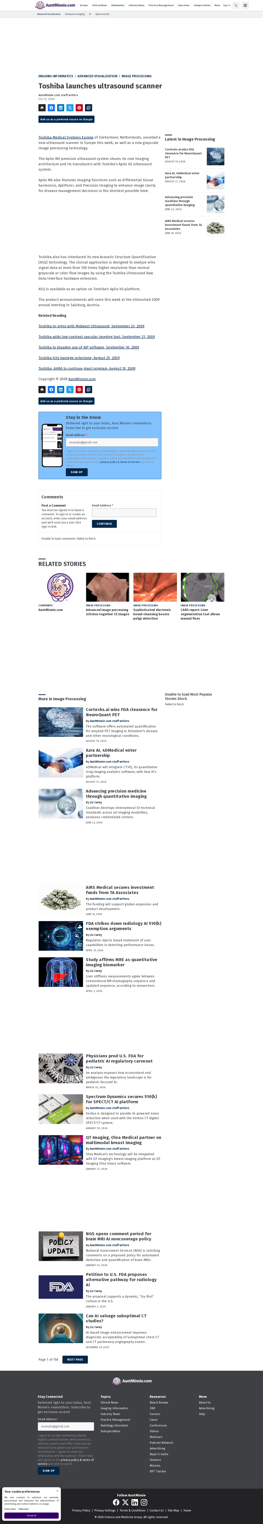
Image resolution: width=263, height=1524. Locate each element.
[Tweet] (70, 107)
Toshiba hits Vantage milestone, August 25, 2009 (79, 358)
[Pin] (79, 107)
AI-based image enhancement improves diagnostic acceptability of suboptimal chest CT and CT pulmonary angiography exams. (122, 1337)
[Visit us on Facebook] (116, 1502)
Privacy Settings (105, 1510)
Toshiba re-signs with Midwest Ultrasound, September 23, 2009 (91, 326)
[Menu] (245, 5)
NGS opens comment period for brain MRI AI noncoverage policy (118, 1236)
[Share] (51, 107)
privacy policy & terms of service (120, 462)
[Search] (236, 5)
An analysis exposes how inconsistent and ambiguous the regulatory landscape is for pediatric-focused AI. (119, 1077)
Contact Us (157, 1510)
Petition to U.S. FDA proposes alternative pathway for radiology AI (121, 1279)
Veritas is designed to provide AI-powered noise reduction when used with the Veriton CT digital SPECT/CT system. (122, 1118)
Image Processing (137, 76)
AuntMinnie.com (82, 379)
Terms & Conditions (132, 1510)
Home (187, 1510)
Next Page (75, 1359)
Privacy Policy (81, 1510)
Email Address (76, 435)
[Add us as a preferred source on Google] (88, 107)
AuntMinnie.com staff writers (58, 95)
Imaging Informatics (55, 76)
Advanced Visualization (97, 76)
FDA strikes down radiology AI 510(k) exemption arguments (123, 926)
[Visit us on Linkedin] (135, 1502)
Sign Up (77, 472)
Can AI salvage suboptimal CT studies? (116, 1318)
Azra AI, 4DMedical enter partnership (182, 175)
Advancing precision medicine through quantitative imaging (180, 201)
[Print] (42, 107)
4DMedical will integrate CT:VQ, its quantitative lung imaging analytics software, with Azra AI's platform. (121, 771)
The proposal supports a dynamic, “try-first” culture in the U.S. (120, 1299)
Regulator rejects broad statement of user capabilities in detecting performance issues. (120, 942)
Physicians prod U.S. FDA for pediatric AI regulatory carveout (119, 1058)
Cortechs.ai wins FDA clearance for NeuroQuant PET (183, 153)
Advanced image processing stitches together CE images (107, 612)
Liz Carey (96, 802)
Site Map (173, 1510)
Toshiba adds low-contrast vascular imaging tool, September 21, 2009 (96, 337)
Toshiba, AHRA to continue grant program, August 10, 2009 (86, 368)
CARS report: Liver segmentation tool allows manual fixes (200, 614)
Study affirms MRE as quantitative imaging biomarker (121, 962)
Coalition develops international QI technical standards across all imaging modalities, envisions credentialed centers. (120, 812)
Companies (45, 605)
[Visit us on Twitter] (125, 1502)
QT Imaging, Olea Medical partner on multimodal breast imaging (123, 1140)
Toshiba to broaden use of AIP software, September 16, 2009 (88, 347)
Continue (104, 523)
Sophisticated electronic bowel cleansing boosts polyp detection (152, 614)
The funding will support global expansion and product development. (122, 906)
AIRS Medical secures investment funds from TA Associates (183, 225)
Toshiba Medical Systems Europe (66, 137)
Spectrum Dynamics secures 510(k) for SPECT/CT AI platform (121, 1099)
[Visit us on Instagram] (144, 1502)
